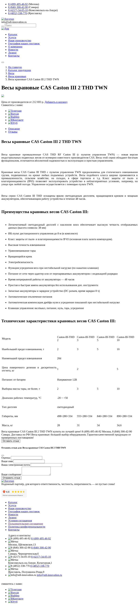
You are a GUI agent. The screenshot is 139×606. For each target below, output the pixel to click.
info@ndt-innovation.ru (49, 575)
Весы (11, 73)
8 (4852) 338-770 (17, 13)
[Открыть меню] (2, 62)
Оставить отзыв (11, 441)
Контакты (13, 55)
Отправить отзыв (11, 478)
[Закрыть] (2, 455)
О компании (15, 46)
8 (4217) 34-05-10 (18, 10)
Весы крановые (17, 76)
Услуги (12, 37)
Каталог (12, 34)
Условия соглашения (20, 520)
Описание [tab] (14, 128)
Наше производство (19, 40)
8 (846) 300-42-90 (18, 7)
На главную (15, 67)
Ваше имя (7, 461)
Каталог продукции (19, 70)
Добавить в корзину (56, 102)
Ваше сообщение (11, 474)
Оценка (5, 457)
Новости (13, 49)
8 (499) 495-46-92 (18, 4)
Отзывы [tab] (12, 131)
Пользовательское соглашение (25, 523)
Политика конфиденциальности (26, 526)
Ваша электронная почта (15, 464)
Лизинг (12, 52)
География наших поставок (24, 43)
